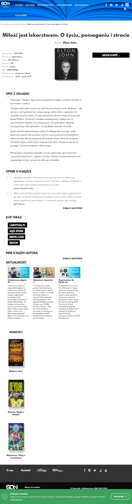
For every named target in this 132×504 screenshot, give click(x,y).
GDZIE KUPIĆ (110, 55)
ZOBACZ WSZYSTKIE (72, 259)
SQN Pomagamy (64, 5)
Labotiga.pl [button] (17, 225)
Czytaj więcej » (16, 499)
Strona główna (6, 24)
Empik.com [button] (16, 237)
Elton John (70, 42)
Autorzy (30, 5)
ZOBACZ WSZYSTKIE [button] (72, 208)
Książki (19, 5)
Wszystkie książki (19, 24)
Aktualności (82, 5)
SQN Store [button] (16, 231)
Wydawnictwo (45, 5)
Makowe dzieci (16, 371)
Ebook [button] (13, 243)
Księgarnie (21, 15)
